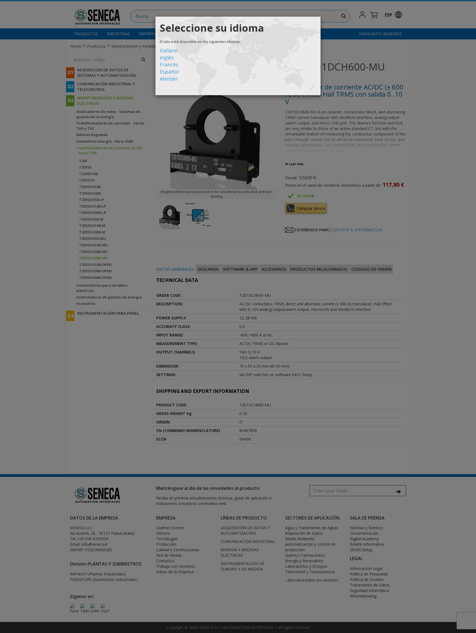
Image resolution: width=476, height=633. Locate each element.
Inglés (167, 57)
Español (169, 71)
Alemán (168, 78)
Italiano (169, 50)
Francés (169, 64)
